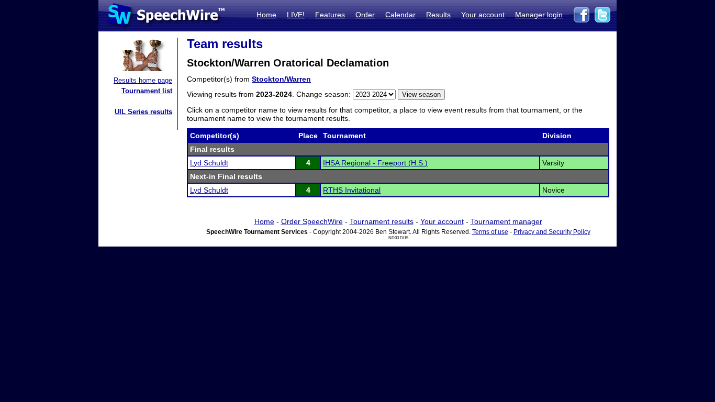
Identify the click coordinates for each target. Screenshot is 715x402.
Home (266, 14)
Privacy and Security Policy (551, 232)
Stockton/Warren (281, 79)
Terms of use (490, 232)
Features (330, 14)
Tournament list (146, 91)
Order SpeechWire (312, 221)
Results (438, 14)
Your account (483, 14)
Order (365, 14)
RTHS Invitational (352, 190)
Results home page (143, 80)
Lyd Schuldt (209, 163)
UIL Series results (143, 112)
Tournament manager (506, 221)
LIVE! (296, 14)
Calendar (400, 14)
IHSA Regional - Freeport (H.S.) (375, 163)
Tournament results (382, 221)
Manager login (539, 14)
